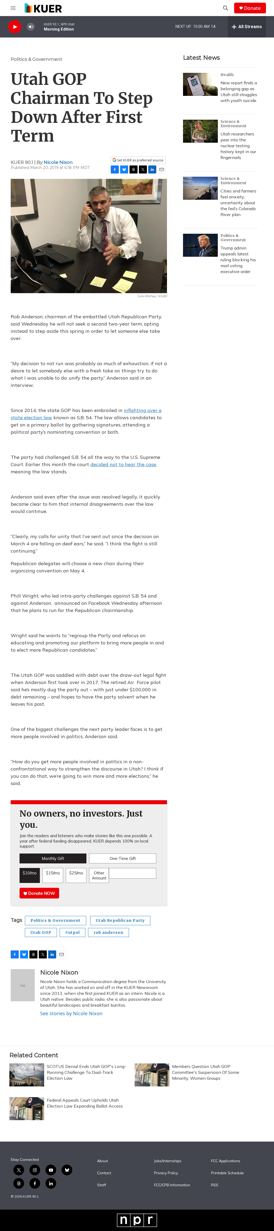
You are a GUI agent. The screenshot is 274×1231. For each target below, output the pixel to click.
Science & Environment (233, 123)
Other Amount (99, 875)
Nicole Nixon (58, 162)
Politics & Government (36, 59)
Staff (101, 1185)
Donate (252, 8)
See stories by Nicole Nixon (71, 1013)
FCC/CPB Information (172, 1185)
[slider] (39, 26)
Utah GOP (41, 932)
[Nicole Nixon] (23, 985)
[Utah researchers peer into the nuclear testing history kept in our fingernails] (200, 131)
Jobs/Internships (167, 1161)
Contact (104, 1173)
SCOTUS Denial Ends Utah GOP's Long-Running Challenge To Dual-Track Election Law (86, 1072)
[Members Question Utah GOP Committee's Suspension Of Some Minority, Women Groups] (152, 1074)
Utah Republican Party (120, 920)
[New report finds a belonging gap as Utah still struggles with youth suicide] (200, 84)
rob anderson (108, 932)
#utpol (72, 932)
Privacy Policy (166, 1173)
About (102, 1161)
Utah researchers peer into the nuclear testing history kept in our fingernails (238, 145)
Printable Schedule (227, 1173)
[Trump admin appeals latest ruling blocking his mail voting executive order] (200, 245)
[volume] (30, 27)
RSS (214, 1185)
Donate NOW (41, 893)
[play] (14, 27)
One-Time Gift (123, 858)
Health (227, 74)
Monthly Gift (53, 858)
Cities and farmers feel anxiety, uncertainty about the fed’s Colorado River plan (238, 202)
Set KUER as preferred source (139, 160)
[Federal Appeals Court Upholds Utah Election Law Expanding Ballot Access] (26, 1108)
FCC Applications (225, 1161)
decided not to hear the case (123, 464)
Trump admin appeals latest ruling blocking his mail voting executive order (238, 259)
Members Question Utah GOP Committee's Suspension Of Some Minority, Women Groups (205, 1072)
